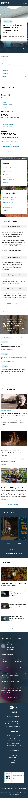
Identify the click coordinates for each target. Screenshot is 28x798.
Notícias (13, 762)
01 (5, 48)
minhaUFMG (5, 67)
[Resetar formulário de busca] (24, 167)
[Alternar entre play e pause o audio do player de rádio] (3, 646)
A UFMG (13, 755)
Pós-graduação (7, 177)
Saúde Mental (6, 205)
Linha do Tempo (13, 757)
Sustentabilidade (7, 207)
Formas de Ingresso (7, 63)
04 (19, 48)
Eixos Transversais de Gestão (13, 724)
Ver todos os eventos (13, 381)
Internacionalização (8, 202)
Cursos (4, 60)
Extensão (5, 182)
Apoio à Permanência (13, 743)
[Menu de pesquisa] (23, 3)
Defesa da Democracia (8, 197)
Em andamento (7, 337)
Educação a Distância (8, 179)
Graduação (6, 174)
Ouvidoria (12, 719)
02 (10, 48)
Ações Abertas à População (13, 735)
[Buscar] (22, 167)
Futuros (20, 337)
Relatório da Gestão (13, 721)
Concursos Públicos (13, 740)
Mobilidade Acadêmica (13, 745)
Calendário (5, 73)
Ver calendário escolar (13, 303)
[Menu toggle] (26, 3)
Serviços (4, 76)
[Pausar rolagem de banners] (23, 48)
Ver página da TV (13, 628)
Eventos (13, 765)
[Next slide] (19, 543)
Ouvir (4, 677)
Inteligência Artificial (8, 200)
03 (14, 48)
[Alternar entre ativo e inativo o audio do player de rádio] (7, 650)
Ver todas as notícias (13, 504)
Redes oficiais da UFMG (13, 553)
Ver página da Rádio (13, 697)
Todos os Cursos (13, 738)
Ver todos (5, 210)
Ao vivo (9, 642)
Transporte (5, 70)
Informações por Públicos (13, 726)
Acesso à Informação (13, 716)
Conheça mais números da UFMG (13, 151)
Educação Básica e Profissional (10, 172)
